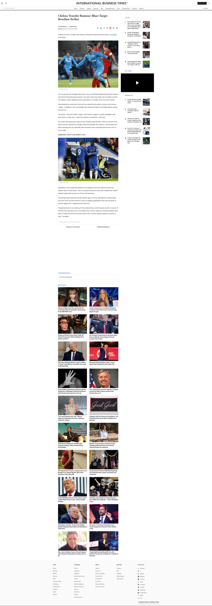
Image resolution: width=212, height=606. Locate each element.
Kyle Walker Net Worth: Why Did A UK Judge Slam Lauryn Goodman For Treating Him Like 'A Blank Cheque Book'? (134, 25)
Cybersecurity (77, 581)
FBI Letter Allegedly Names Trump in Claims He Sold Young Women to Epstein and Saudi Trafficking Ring (72, 364)
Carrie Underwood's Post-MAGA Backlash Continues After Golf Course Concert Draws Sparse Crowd (103, 309)
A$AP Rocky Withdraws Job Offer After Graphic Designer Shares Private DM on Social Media (70, 445)
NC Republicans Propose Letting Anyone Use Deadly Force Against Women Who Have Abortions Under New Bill (72, 472)
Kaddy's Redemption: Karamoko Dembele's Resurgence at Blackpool (134, 34)
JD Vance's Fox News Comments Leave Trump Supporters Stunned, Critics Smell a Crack (102, 526)
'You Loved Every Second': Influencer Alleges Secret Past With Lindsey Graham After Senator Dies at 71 (103, 391)
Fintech (76, 594)
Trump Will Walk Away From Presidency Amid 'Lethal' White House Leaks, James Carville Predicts (72, 499)
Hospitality (76, 571)
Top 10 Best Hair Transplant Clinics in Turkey (133, 110)
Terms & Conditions (100, 573)
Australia (119, 568)
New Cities (76, 591)
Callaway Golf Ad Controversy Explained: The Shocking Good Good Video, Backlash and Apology (103, 418)
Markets (89, 8)
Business (96, 8)
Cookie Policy (98, 578)
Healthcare (76, 573)
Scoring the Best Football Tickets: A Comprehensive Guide (134, 101)
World (75, 8)
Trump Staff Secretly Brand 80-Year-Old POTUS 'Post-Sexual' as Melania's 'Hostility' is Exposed (103, 553)
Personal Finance (110, 8)
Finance (76, 578)
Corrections (98, 581)
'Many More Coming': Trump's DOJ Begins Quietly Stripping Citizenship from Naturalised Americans (72, 526)
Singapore (119, 573)
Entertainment (126, 8)
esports (76, 589)
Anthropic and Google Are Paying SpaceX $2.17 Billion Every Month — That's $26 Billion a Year (103, 499)
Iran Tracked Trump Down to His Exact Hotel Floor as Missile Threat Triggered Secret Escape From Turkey (103, 337)
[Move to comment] (116, 28)
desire (79, 122)
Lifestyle (134, 8)
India (118, 571)
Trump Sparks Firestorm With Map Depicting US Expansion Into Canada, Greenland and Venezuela (103, 472)
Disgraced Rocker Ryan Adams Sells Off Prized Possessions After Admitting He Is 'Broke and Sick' (71, 337)
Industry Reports (78, 597)
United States (120, 578)
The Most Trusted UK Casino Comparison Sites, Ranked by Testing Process (134, 120)
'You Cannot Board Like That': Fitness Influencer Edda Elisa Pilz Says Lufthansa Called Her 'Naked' (71, 418)
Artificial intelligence (79, 584)
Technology (55, 584)
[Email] (113, 28)
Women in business (79, 586)
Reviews (141, 8)
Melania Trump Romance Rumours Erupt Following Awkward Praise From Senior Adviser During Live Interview (102, 445)
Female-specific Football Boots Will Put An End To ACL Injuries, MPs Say (134, 63)
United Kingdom (120, 576)
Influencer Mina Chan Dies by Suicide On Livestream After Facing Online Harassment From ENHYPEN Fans (71, 309)
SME (102, 8)
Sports (54, 591)
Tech (118, 8)
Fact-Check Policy (99, 586)
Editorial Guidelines (103, 227)
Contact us (98, 571)
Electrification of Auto (79, 576)
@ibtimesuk (73, 26)
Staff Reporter (64, 26)
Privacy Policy (98, 576)
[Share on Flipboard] (107, 28)
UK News (82, 8)
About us (97, 568)
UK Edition (205, 8)
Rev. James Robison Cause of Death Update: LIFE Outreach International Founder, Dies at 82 (72, 553)
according (113, 34)
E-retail (76, 568)
